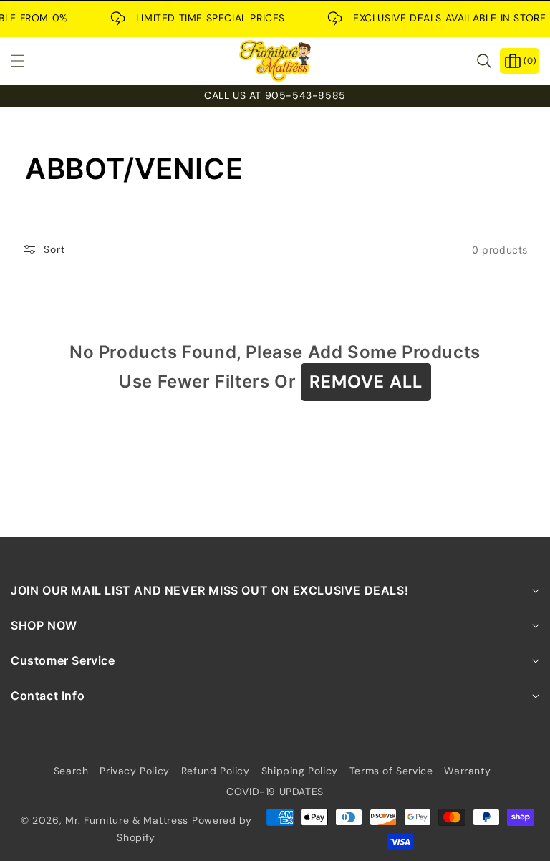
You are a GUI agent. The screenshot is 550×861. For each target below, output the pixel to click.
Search (71, 770)
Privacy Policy (134, 770)
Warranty (467, 770)
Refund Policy (215, 770)
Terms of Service (391, 770)
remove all (366, 381)
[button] (26, 61)
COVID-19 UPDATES (275, 791)
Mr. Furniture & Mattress (126, 820)
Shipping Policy (299, 770)
